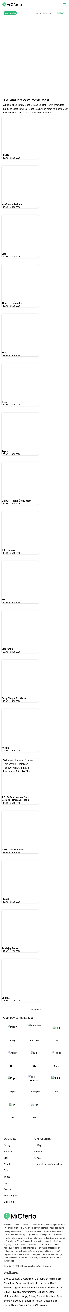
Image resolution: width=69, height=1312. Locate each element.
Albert (7, 1164)
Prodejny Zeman (10, 948)
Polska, (32, 1296)
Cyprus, (18, 1287)
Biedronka (7, 648)
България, (44, 1283)
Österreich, (33, 1283)
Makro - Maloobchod (13, 849)
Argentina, (21, 1283)
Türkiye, (39, 1300)
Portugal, (41, 1296)
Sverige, (8, 1300)
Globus (7, 1189)
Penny (7, 1145)
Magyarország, (30, 1291)
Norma (5, 747)
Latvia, (51, 1291)
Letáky (37, 1145)
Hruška (5, 898)
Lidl (4, 253)
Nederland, (10, 1283)
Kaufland (8, 1151)
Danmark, (40, 1278)
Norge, (24, 1296)
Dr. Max (6, 997)
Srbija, (60, 1296)
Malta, (17, 1296)
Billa (4, 352)
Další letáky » (34, 1009)
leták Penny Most (50, 104)
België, (8, 1278)
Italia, (59, 1278)
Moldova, (9, 1296)
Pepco (5, 451)
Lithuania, (43, 1291)
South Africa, (26, 1305)
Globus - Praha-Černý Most (16, 500)
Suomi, (44, 1287)
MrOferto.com (40, 1305)
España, (35, 1287)
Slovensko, (19, 1300)
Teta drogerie (9, 550)
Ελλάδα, (50, 1278)
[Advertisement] (34, 61)
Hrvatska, (17, 1291)
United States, (51, 1300)
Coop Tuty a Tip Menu (14, 698)
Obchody (39, 1151)
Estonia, (26, 1287)
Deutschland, (28, 1278)
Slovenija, (30, 1300)
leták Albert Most (43, 108)
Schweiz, (9, 1287)
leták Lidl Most (26, 108)
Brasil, (53, 1283)
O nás (37, 1157)
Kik (3, 599)
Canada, (16, 1278)
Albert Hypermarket (12, 303)
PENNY (5, 154)
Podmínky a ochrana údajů (48, 1164)
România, (51, 1296)
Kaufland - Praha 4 (12, 204)
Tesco (5, 401)
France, (52, 1287)
